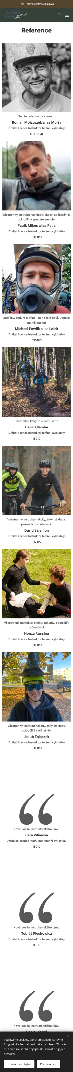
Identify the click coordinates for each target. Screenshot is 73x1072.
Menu (67, 15)
